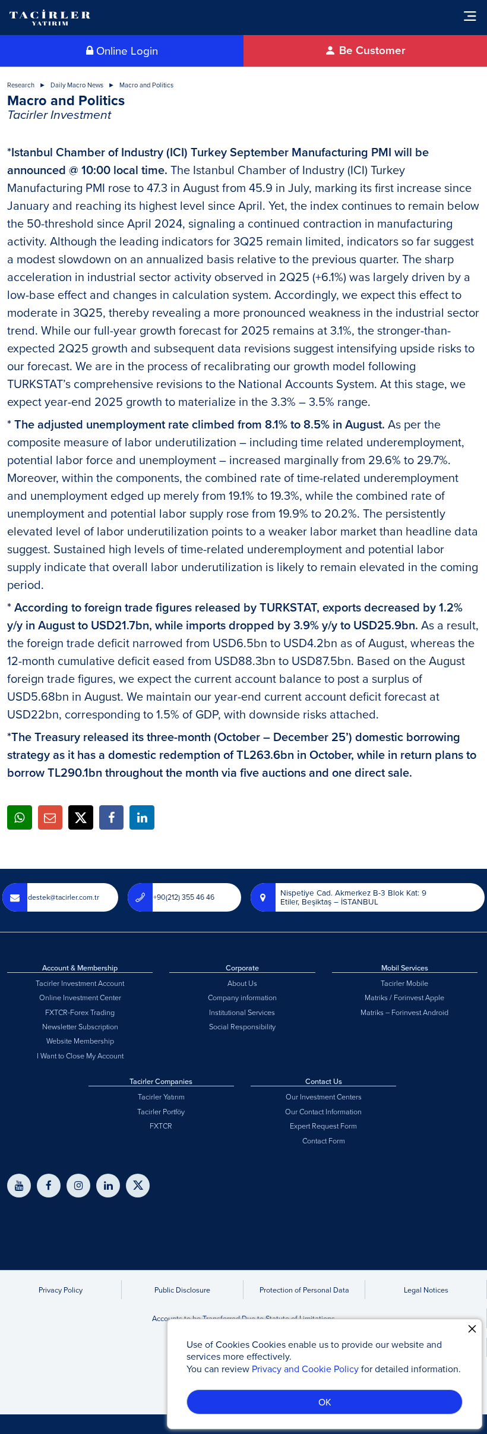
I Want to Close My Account (80, 1055)
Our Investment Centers (324, 1096)
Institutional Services (242, 1012)
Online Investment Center (80, 997)
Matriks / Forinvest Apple (404, 997)
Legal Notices (426, 1289)
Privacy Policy (61, 1289)
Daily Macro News (76, 85)
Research (20, 85)
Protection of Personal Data (304, 1289)
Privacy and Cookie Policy (305, 1368)
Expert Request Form (323, 1125)
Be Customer (371, 50)
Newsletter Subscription (80, 1026)
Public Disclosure (182, 1289)
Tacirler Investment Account (80, 983)
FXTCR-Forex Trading (80, 1012)
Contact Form (323, 1140)
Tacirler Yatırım (161, 1096)
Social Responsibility (242, 1026)
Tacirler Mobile (404, 983)
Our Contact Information (323, 1111)
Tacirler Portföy (161, 1111)
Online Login (125, 50)
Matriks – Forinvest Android (404, 1012)
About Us (242, 983)
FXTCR (161, 1125)
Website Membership (80, 1040)
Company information (242, 997)
